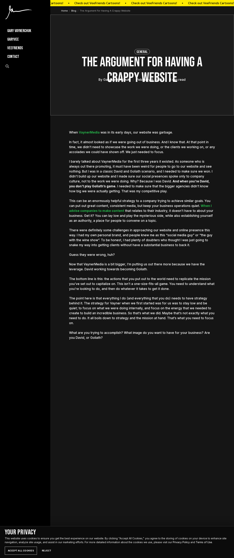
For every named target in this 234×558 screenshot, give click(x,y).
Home (64, 10)
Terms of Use (204, 542)
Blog (73, 10)
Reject (46, 550)
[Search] (9, 66)
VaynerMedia (89, 132)
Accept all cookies (21, 550)
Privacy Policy (181, 542)
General (142, 51)
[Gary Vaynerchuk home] (18, 12)
